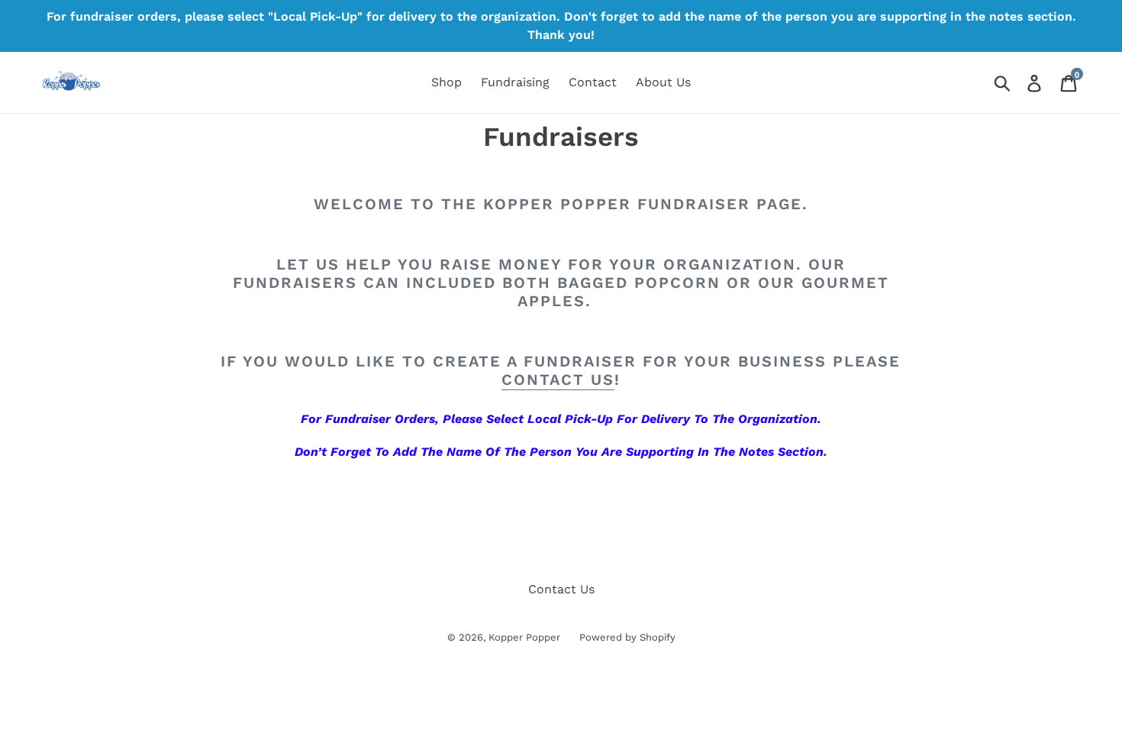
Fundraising (515, 82)
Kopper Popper (524, 637)
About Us (663, 82)
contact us (557, 379)
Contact (593, 82)
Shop (446, 82)
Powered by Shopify (627, 637)
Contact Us (561, 589)
